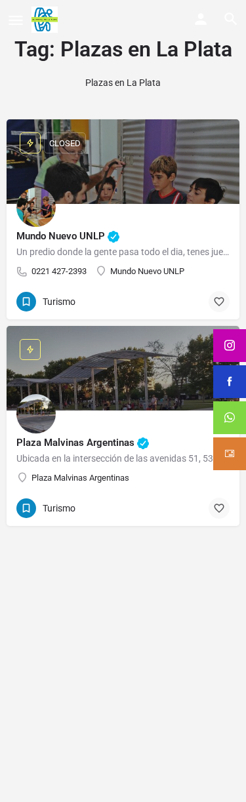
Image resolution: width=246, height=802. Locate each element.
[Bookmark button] (219, 301)
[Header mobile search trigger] (230, 19)
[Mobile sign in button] (200, 19)
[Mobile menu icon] (16, 20)
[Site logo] (46, 20)
